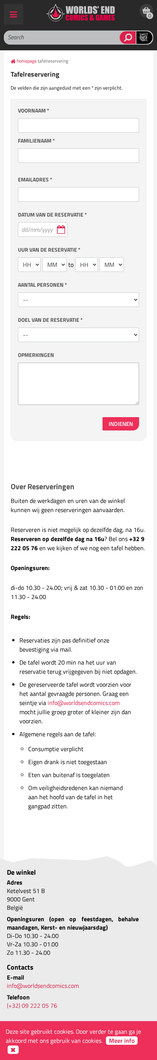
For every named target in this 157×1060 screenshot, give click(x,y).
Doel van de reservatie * (50, 320)
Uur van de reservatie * (49, 250)
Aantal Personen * (42, 285)
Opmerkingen (36, 355)
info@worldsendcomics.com (84, 702)
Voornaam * (33, 110)
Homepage (27, 60)
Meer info (122, 1040)
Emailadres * (35, 179)
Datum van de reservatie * (52, 214)
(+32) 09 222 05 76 (32, 1005)
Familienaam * (36, 141)
